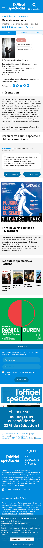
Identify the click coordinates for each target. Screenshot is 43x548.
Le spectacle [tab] (8, 33)
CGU (18, 438)
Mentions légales (27, 438)
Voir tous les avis (12, 174)
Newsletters (6, 438)
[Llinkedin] (28, 86)
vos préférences (15, 530)
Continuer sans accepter (22, 544)
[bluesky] (21, 86)
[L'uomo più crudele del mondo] (6, 277)
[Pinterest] (24, 86)
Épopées (39, 285)
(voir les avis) (18, 27)
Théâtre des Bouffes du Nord (16, 68)
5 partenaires (17, 528)
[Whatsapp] (17, 86)
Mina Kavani (6, 237)
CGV (13, 438)
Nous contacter (22, 434)
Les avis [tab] (36, 33)
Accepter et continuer (22, 539)
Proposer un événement (19, 436)
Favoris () (29, 27)
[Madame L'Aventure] (29, 276)
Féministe (11, 66)
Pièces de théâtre (19, 129)
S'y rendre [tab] (23, 33)
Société (4, 66)
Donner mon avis (32, 174)
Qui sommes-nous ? (9, 434)
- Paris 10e (20, 24)
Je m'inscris (21, 380)
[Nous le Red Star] (18, 276)
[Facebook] (14, 86)
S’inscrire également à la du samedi (20, 373)
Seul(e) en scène (13, 64)
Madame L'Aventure (28, 285)
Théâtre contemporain (28, 64)
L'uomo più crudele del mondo (6, 288)
